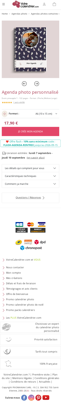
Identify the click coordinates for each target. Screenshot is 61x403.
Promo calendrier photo (20, 299)
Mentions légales (22, 378)
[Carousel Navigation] (30, 83)
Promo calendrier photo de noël (25, 304)
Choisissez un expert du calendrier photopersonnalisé (47, 327)
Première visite (41, 374)
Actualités (44, 381)
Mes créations (14, 278)
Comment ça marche (16, 184)
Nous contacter (15, 267)
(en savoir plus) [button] (36, 157)
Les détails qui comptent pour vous (24, 168)
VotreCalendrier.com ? (17, 374)
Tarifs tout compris (46, 351)
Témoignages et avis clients (22, 288)
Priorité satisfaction (45, 339)
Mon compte (13, 272)
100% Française (48, 363)
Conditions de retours (23, 381)
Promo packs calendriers (20, 310)
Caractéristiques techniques (20, 176)
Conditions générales (46, 378)
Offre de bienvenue (17, 294)
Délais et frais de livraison (21, 283)
